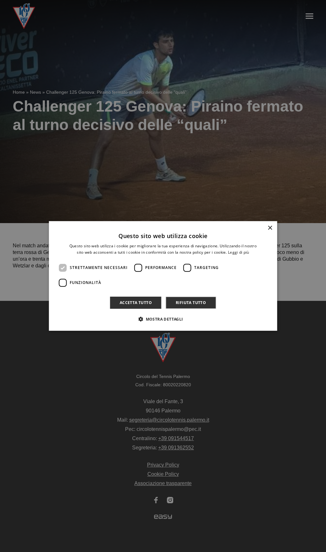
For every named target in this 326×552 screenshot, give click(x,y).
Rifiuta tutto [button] (191, 302)
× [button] (269, 228)
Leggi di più (238, 252)
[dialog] (163, 276)
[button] (163, 319)
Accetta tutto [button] (136, 302)
